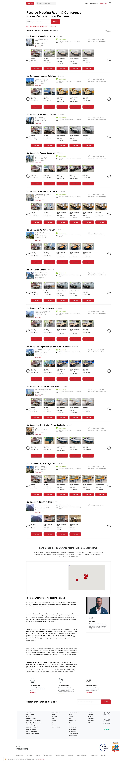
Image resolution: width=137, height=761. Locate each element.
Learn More (32, 692)
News (53, 718)
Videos (71, 722)
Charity (53, 722)
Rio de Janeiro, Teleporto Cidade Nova (42, 386)
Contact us (72, 725)
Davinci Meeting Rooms (82, 755)
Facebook (91, 714)
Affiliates (54, 725)
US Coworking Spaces (31, 725)
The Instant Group (48, 755)
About (53, 714)
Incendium (103, 755)
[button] (77, 580)
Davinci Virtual (94, 755)
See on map (38, 46)
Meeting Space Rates (31, 731)
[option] (36, 60)
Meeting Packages (63, 685)
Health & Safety (73, 735)
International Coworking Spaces (34, 722)
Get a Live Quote (94, 3)
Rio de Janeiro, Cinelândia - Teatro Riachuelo (45, 425)
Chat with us (72, 727)
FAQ (70, 718)
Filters (109, 31)
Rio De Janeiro (49, 7)
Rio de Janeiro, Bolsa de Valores (40, 308)
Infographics (72, 720)
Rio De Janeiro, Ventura (36, 270)
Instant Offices (19, 755)
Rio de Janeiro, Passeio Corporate (41, 153)
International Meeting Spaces (33, 720)
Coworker (38, 755)
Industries (54, 716)
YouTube (91, 720)
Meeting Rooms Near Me (32, 733)
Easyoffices (29, 755)
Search (55, 21)
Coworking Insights (60, 755)
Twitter (91, 716)
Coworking (29, 716)
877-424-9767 (103, 3)
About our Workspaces (32, 727)
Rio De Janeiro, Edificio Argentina (40, 463)
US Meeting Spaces (31, 718)
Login (86, 3)
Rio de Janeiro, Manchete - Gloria (40, 36)
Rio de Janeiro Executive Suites (40, 502)
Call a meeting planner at (36, 26)
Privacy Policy (72, 729)
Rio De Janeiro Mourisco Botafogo (41, 76)
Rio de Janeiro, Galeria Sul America (41, 191)
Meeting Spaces (35, 685)
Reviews (54, 720)
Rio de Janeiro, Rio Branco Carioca (41, 114)
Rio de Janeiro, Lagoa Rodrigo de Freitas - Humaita (48, 347)
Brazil (42, 7)
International (36, 7)
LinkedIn (91, 718)
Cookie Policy (72, 731)
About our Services (31, 729)
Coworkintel (70, 755)
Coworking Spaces (91, 685)
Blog (90, 722)
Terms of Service (73, 733)
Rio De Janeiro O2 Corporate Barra (41, 230)
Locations (28, 7)
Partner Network (56, 727)
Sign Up (71, 716)
